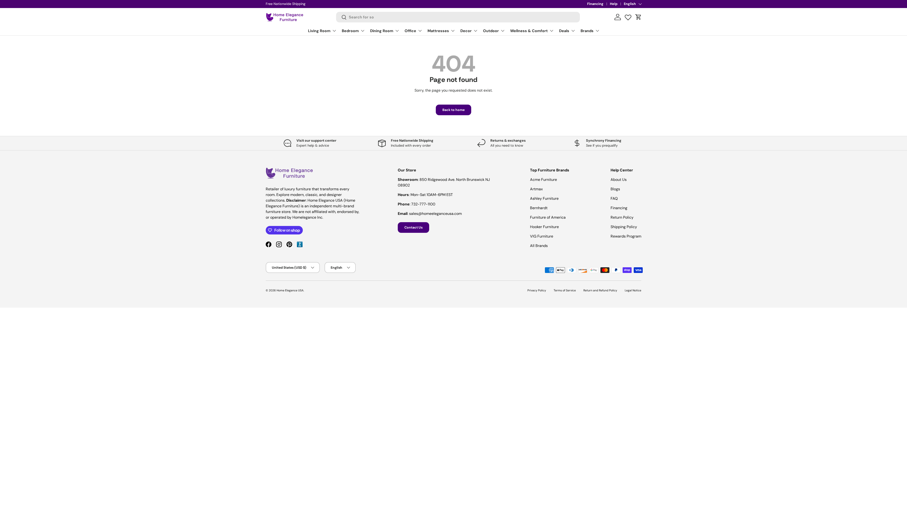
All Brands (539, 245)
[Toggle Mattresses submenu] (453, 31)
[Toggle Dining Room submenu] (397, 31)
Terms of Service (565, 290)
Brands (587, 30)
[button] (638, 17)
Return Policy (622, 217)
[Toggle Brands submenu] (597, 31)
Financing (595, 4)
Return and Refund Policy (600, 290)
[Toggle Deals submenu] (573, 31)
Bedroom (350, 30)
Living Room (319, 30)
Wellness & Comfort (529, 30)
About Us (619, 179)
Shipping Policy (624, 226)
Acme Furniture (543, 179)
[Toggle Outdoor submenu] (502, 31)
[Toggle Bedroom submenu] (362, 31)
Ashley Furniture (544, 198)
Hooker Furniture (544, 226)
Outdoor (491, 30)
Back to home (453, 110)
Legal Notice (633, 290)
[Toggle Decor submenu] (475, 31)
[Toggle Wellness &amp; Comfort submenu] (551, 31)
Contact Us (413, 227)
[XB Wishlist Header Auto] (628, 16)
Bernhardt (539, 207)
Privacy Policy (536, 290)
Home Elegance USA (290, 290)
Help (613, 4)
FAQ (614, 198)
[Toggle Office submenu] (420, 31)
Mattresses (438, 30)
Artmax (536, 189)
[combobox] (458, 17)
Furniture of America (548, 217)
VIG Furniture (541, 236)
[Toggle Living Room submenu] (334, 31)
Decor (466, 30)
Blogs (615, 189)
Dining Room (381, 30)
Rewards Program (626, 236)
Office (410, 30)
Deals (564, 30)
